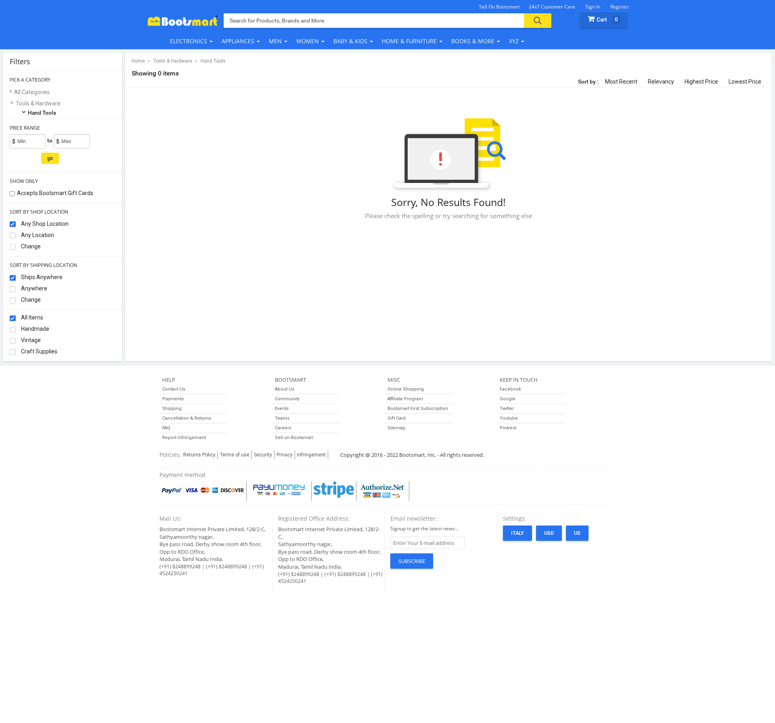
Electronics (189, 41)
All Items (31, 317)
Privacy (284, 455)
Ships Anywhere (41, 277)
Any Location (37, 235)
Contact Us (173, 389)
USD (549, 533)
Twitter (507, 408)
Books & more (473, 41)
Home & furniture (410, 41)
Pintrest (508, 428)
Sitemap (396, 428)
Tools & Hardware (38, 103)
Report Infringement (184, 437)
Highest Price (701, 81)
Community (287, 398)
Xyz (514, 41)
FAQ (166, 428)
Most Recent (621, 81)
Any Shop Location (44, 224)
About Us (284, 389)
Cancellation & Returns (186, 418)
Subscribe (411, 561)
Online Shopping (406, 389)
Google (507, 398)
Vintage (30, 340)
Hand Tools (42, 112)
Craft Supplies (38, 351)
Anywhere (33, 288)
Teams (282, 418)
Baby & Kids (351, 41)
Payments (173, 398)
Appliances (239, 41)
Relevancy (661, 81)
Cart (607, 19)
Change (30, 246)
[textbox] (374, 20)
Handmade (34, 329)
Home (138, 61)
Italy (517, 533)
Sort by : (588, 81)
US (577, 533)
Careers (283, 428)
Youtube (509, 418)
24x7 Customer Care (552, 6)
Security (263, 455)
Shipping (172, 408)
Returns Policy (199, 455)
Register (619, 6)
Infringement (311, 455)
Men (276, 41)
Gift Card (397, 418)
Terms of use (234, 455)
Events (282, 408)
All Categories (32, 92)
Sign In (592, 6)
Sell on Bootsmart (499, 6)
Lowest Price (745, 81)
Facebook (510, 389)
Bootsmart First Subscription (418, 408)
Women (308, 41)
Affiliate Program (405, 398)
